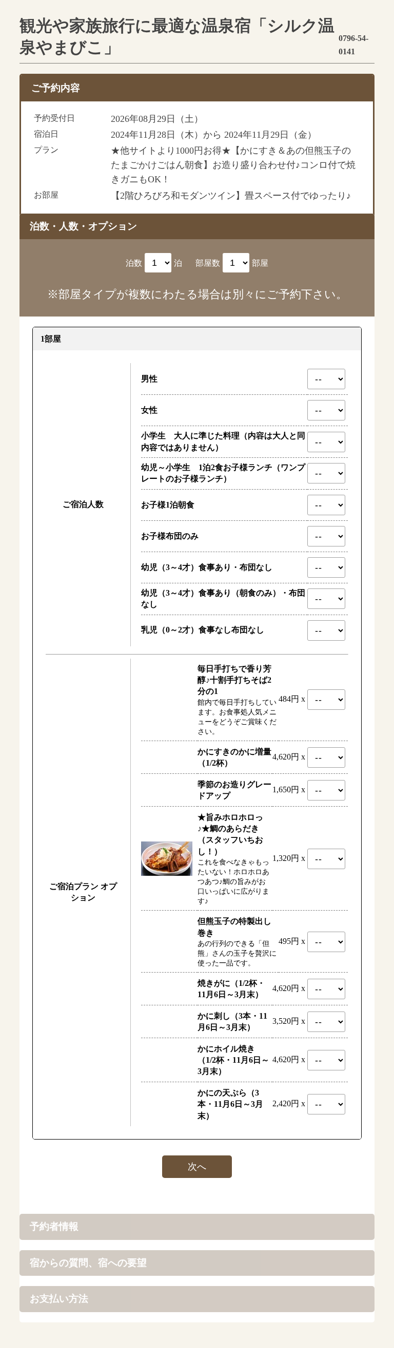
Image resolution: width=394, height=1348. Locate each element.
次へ (197, 1167)
